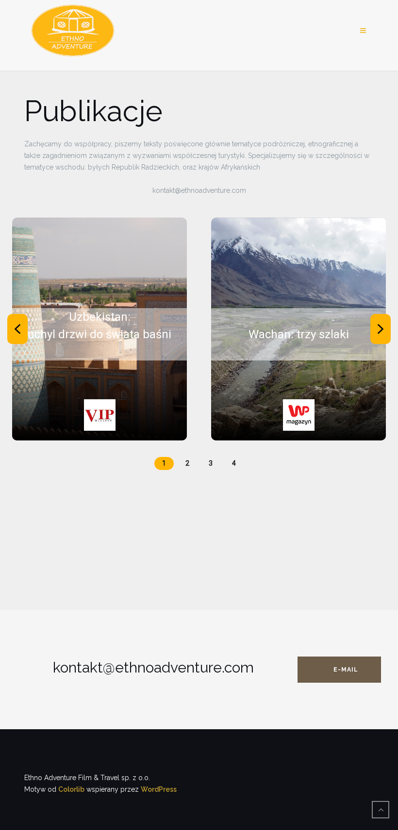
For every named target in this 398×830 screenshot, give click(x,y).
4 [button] (234, 463)
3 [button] (211, 463)
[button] (17, 329)
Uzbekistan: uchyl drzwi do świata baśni (99, 325)
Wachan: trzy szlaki (299, 334)
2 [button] (187, 463)
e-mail (345, 669)
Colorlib (71, 789)
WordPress (159, 789)
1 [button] (164, 463)
